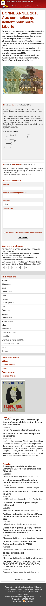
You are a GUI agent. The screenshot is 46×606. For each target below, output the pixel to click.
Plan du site (17, 602)
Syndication (29, 602)
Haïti (4, 295)
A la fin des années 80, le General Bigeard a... (21, 510)
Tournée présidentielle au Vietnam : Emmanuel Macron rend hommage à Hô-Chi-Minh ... (20, 254)
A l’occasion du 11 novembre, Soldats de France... (23, 538)
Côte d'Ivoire (7, 292)
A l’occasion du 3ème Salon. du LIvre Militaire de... (23, 558)
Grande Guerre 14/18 (10, 344)
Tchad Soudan (7, 321)
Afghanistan (6, 284)
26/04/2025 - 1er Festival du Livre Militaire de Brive (22, 262)
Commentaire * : (9, 208)
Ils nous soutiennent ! (13, 553)
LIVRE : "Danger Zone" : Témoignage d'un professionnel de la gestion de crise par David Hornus (22, 422)
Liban (4, 325)
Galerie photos (8, 365)
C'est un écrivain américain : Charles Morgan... (21, 488)
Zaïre (4, 347)
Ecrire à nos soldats (10, 357)
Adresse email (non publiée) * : (14, 193)
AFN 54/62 (6, 329)
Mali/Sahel (6, 280)
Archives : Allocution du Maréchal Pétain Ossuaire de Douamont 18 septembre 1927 (22, 516)
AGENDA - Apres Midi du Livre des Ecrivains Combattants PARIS (19, 542)
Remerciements (8, 372)
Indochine (6, 336)
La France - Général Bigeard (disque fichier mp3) (21, 264)
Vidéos (5, 361)
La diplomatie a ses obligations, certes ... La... (21, 476)
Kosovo (5, 299)
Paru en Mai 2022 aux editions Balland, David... (21, 430)
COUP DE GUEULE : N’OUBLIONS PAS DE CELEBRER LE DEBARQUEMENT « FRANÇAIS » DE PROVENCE (22, 564)
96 (26, 267)
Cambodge (6, 310)
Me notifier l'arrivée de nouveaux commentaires (24, 233)
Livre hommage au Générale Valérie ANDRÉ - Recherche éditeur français (20, 259)
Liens (4, 368)
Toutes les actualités (23, 580)
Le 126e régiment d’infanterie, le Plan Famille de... (22, 499)
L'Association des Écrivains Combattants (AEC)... (23, 549)
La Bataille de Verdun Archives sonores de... (20, 524)
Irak (3, 306)
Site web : (7, 200)
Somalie (5, 314)
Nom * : (6, 185)
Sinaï (4, 288)
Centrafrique (7, 318)
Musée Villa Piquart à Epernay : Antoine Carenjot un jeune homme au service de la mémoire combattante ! (22, 530)
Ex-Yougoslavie (8, 303)
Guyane (5, 351)
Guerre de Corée (8, 332)
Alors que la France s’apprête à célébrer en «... (21, 572)
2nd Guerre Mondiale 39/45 (13, 340)
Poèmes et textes (9, 376)
